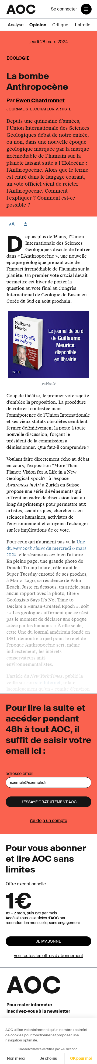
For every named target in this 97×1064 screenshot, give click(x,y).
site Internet (48, 683)
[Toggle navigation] (86, 9)
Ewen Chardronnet (40, 100)
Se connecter (64, 9)
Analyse (15, 25)
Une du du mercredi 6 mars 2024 (46, 548)
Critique (60, 25)
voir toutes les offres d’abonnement (48, 955)
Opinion (37, 25)
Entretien (84, 25)
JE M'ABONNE (48, 941)
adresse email (19, 773)
